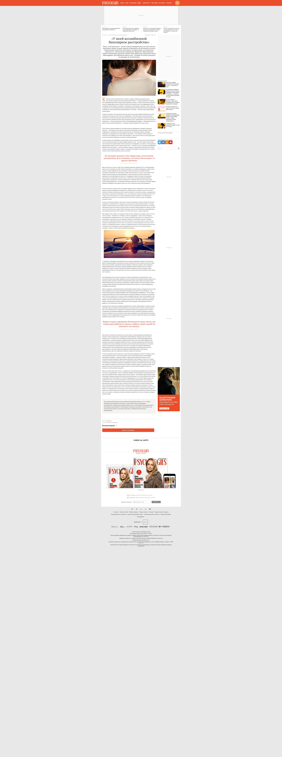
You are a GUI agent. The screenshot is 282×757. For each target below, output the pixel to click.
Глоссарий (169, 3)
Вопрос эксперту (143, 512)
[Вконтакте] (141, 509)
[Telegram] (136, 509)
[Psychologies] (110, 2)
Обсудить (149, 35)
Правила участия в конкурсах (162, 512)
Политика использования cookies (135, 514)
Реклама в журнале (133, 512)
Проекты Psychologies (166, 514)
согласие (133, 495)
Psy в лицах (162, 3)
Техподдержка (140, 516)
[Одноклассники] (145, 509)
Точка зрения (133, 3)
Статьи (127, 3)
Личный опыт (146, 3)
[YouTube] (150, 509)
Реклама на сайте (124, 512)
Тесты (177, 3)
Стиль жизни (154, 3)
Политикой (132, 497)
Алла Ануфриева (108, 420)
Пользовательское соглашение (118, 514)
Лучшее (122, 3)
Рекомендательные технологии (151, 514)
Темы (139, 3)
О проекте (115, 512)
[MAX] (132, 509)
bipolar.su (144, 401)
